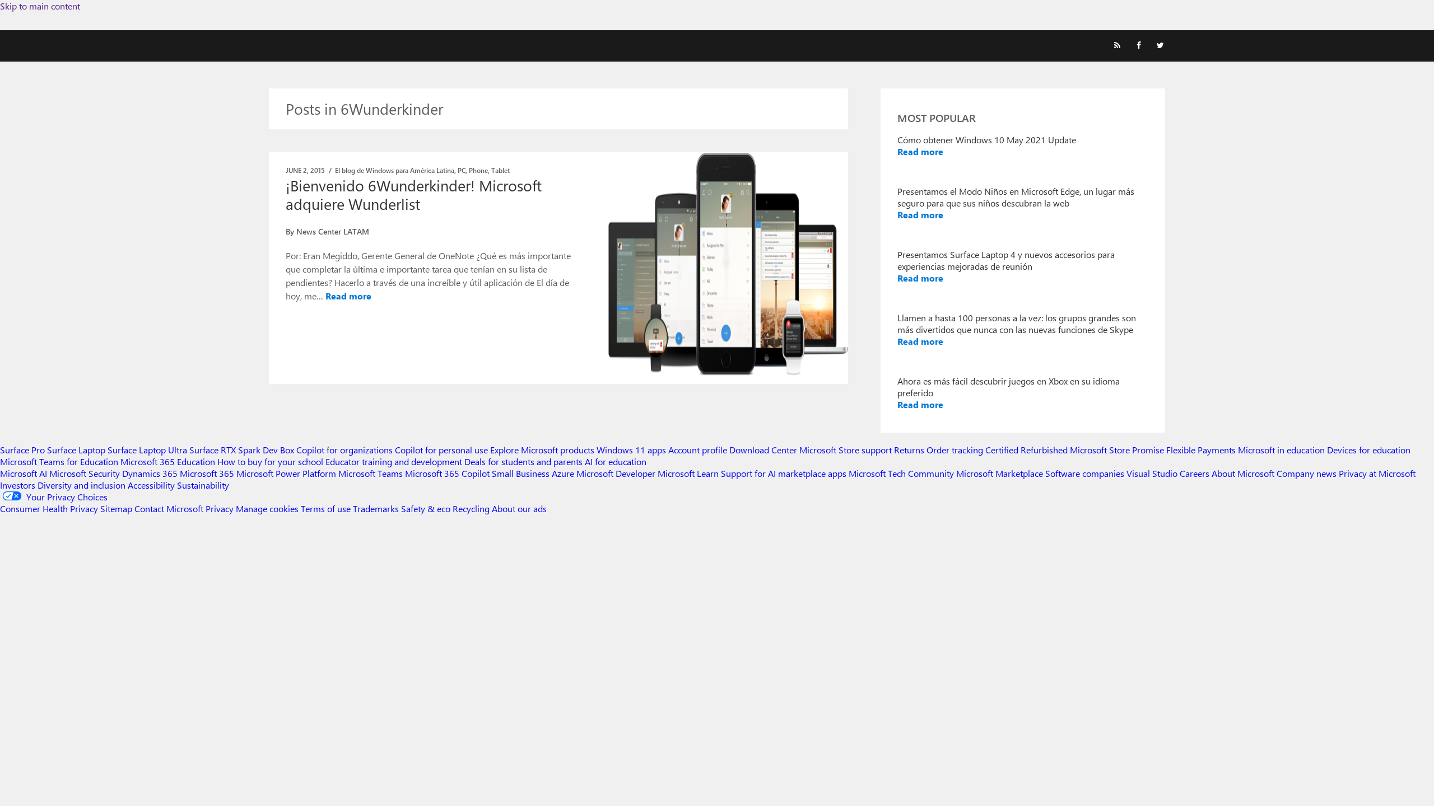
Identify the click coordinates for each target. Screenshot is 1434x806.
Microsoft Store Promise (1117, 450)
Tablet (500, 170)
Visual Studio (1151, 473)
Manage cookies (267, 508)
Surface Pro (22, 450)
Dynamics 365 (150, 473)
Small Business (521, 473)
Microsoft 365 (207, 473)
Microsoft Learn (688, 473)
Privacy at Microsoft (1377, 473)
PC (461, 170)
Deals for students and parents (523, 461)
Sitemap (116, 508)
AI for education (615, 461)
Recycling (471, 508)
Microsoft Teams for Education (59, 461)
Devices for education (1368, 450)
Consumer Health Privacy (49, 508)
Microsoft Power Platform (286, 473)
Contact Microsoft (168, 508)
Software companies (1084, 473)
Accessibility (151, 485)
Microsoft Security (84, 473)
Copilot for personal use (441, 450)
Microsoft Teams (370, 473)
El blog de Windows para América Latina (394, 170)
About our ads (519, 508)
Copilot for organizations (344, 450)
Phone (478, 170)
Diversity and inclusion (81, 485)
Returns (909, 450)
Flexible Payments (1201, 450)
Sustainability (203, 485)
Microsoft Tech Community (901, 473)
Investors (17, 485)
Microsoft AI (23, 473)
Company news (1307, 473)
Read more (348, 296)
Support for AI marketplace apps (783, 473)
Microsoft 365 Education (167, 461)
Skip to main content (40, 6)
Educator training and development (393, 461)
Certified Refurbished (1026, 450)
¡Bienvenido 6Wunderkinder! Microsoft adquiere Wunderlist (414, 194)
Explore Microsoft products (542, 450)
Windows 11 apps (631, 450)
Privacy (221, 508)
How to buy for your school (270, 461)
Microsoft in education (1281, 450)
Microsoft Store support (845, 450)
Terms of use (326, 508)
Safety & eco (425, 508)
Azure (563, 473)
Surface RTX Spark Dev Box (241, 450)
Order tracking (954, 450)
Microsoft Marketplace (999, 473)
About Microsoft (1243, 473)
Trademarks (376, 508)
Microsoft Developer (615, 473)
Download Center (763, 450)
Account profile (697, 450)
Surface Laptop (76, 450)
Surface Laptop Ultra (147, 450)
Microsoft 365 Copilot (447, 473)
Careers (1194, 473)
